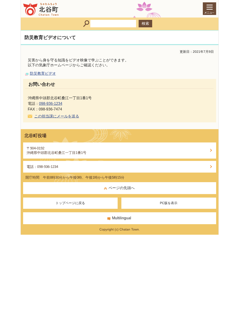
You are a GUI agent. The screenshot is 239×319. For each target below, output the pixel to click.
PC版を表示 (168, 203)
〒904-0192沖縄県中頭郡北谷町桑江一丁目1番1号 (56, 150)
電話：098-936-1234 (42, 167)
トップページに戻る (70, 203)
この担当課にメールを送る (56, 116)
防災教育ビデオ (43, 73)
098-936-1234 (50, 104)
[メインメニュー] (209, 8)
